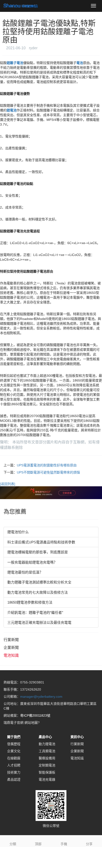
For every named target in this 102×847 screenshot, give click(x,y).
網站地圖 (31, 722)
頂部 (38, 844)
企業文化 (13, 751)
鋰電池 (12, 110)
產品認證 (13, 779)
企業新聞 (11, 648)
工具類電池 (47, 751)
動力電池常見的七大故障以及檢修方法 (37, 592)
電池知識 (11, 655)
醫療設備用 (47, 758)
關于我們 (13, 737)
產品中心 (45, 737)
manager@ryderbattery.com (41, 696)
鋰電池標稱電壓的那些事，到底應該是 (37, 552)
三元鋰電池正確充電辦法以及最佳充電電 (39, 622)
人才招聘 (13, 765)
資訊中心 (77, 737)
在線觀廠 (13, 758)
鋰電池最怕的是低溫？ (25, 572)
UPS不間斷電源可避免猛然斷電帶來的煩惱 (48, 472)
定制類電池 (47, 765)
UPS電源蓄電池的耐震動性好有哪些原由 (47, 465)
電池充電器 (47, 779)
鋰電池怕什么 (18, 532)
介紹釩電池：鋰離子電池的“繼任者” (35, 612)
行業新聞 (11, 640)
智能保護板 (47, 772)
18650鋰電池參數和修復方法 (29, 602)
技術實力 (13, 772)
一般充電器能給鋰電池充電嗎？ (32, 562)
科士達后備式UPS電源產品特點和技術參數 (41, 542)
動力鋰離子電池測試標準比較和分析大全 (39, 582)
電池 (79, 63)
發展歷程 (13, 744)
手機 (63, 844)
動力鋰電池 (47, 744)
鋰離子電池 (15, 63)
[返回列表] (7, 484)
